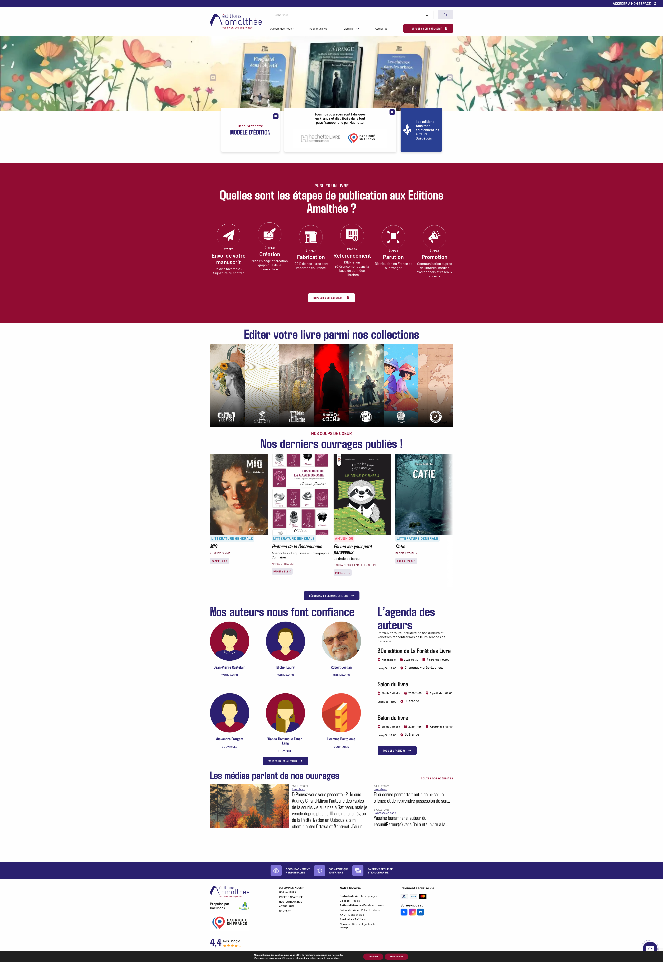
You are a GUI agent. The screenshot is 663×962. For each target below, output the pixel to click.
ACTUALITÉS (286, 906)
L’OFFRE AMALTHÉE (291, 897)
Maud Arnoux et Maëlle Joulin (355, 565)
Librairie (348, 28)
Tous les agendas (394, 750)
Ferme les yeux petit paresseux (353, 548)
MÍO (213, 546)
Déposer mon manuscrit (427, 28)
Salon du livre (393, 684)
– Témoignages (358, 896)
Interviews (298, 789)
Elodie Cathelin (406, 553)
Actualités (381, 28)
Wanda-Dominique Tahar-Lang (285, 741)
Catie (400, 546)
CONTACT (285, 911)
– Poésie (350, 900)
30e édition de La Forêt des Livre (414, 650)
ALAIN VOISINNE (220, 553)
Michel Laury (285, 667)
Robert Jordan (341, 667)
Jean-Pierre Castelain (229, 667)
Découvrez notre (250, 130)
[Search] (427, 15)
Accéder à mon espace (632, 3)
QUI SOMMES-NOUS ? (291, 887)
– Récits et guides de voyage (358, 925)
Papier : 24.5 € (406, 561)
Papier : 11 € (342, 572)
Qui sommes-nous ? (282, 28)
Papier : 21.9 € (282, 571)
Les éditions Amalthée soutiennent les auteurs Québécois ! (427, 129)
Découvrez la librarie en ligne (328, 595)
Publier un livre (318, 28)
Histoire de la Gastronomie (297, 546)
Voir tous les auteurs (282, 761)
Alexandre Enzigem (229, 739)
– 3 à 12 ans (353, 919)
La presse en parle (385, 812)
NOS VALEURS (287, 892)
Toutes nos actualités (437, 778)
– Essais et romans (362, 905)
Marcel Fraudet (283, 563)
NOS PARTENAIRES (290, 901)
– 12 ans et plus (352, 914)
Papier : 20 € (219, 561)
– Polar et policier (360, 910)
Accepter (373, 956)
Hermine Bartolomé (341, 739)
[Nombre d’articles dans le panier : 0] (445, 14)
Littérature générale (232, 538)
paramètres (333, 958)
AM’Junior (344, 538)
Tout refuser (396, 956)
